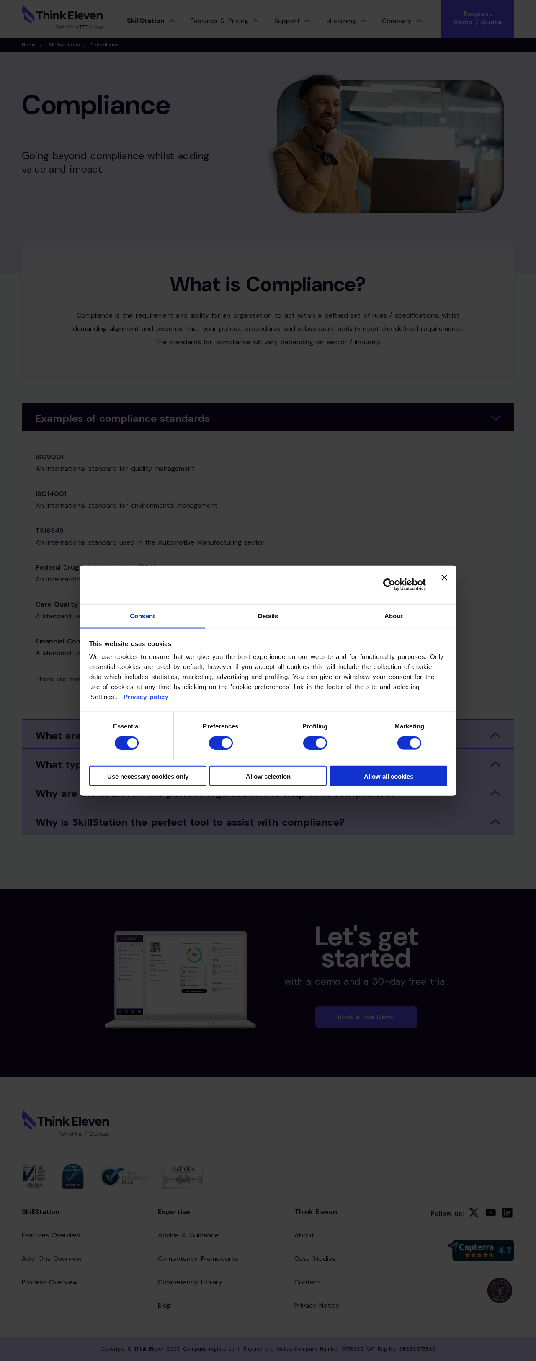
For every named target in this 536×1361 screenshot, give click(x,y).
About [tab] (393, 616)
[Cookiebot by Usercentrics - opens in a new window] (389, 584)
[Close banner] (444, 585)
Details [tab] (268, 616)
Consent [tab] (142, 616)
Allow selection (268, 776)
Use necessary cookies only (147, 776)
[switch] (221, 742)
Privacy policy (144, 696)
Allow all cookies (388, 776)
